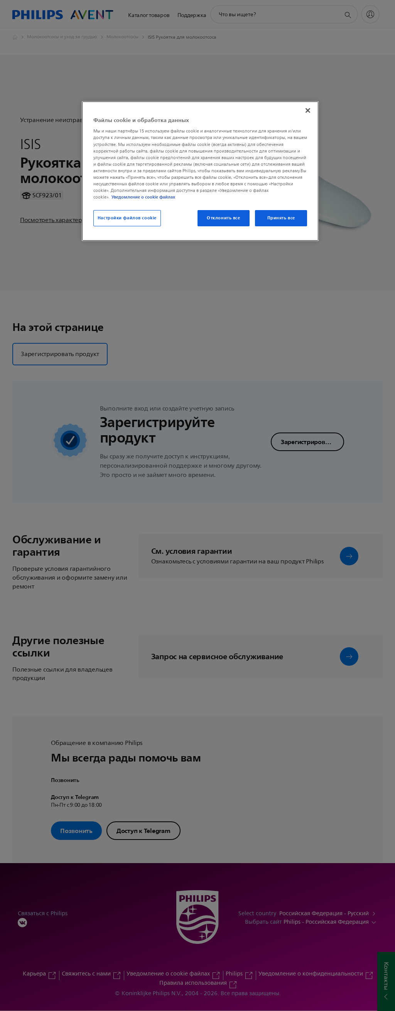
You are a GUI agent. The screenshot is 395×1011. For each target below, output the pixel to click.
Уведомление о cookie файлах (143, 197)
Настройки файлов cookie (127, 218)
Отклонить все (223, 218)
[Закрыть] (307, 110)
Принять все (281, 218)
